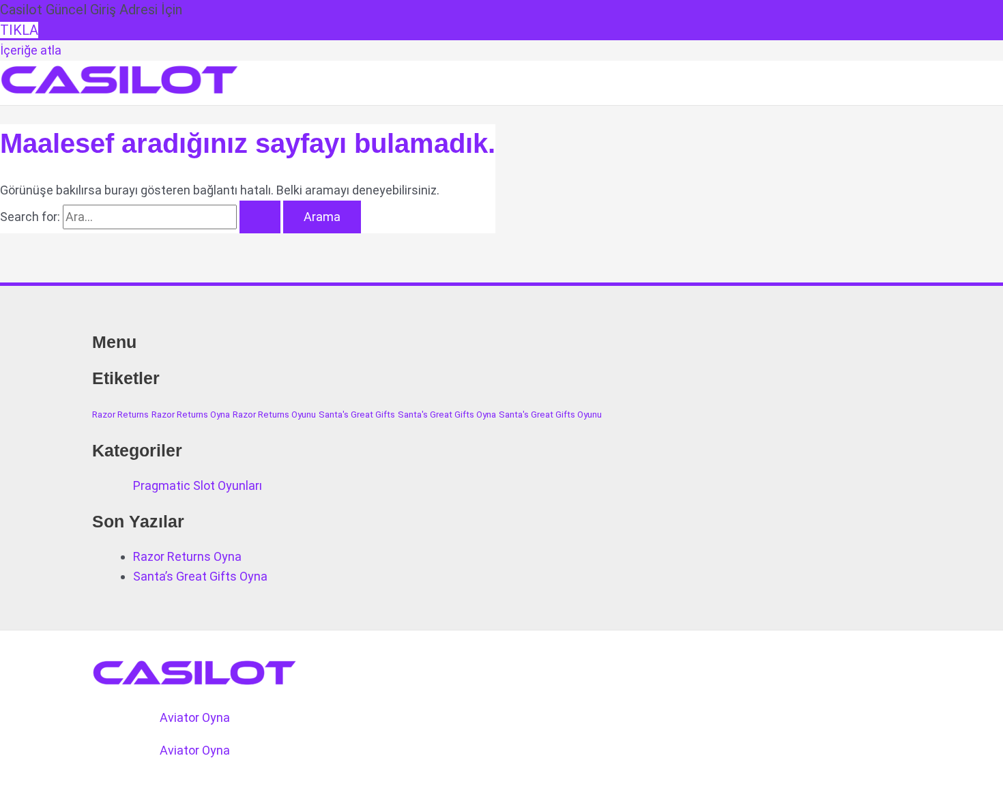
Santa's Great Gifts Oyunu (550, 414)
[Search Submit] (259, 217)
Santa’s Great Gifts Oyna (200, 576)
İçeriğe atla (30, 50)
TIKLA (19, 30)
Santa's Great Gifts (357, 414)
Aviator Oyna (195, 717)
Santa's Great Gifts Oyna (447, 414)
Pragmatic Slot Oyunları (197, 485)
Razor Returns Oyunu (274, 414)
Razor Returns (120, 414)
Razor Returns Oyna (190, 414)
